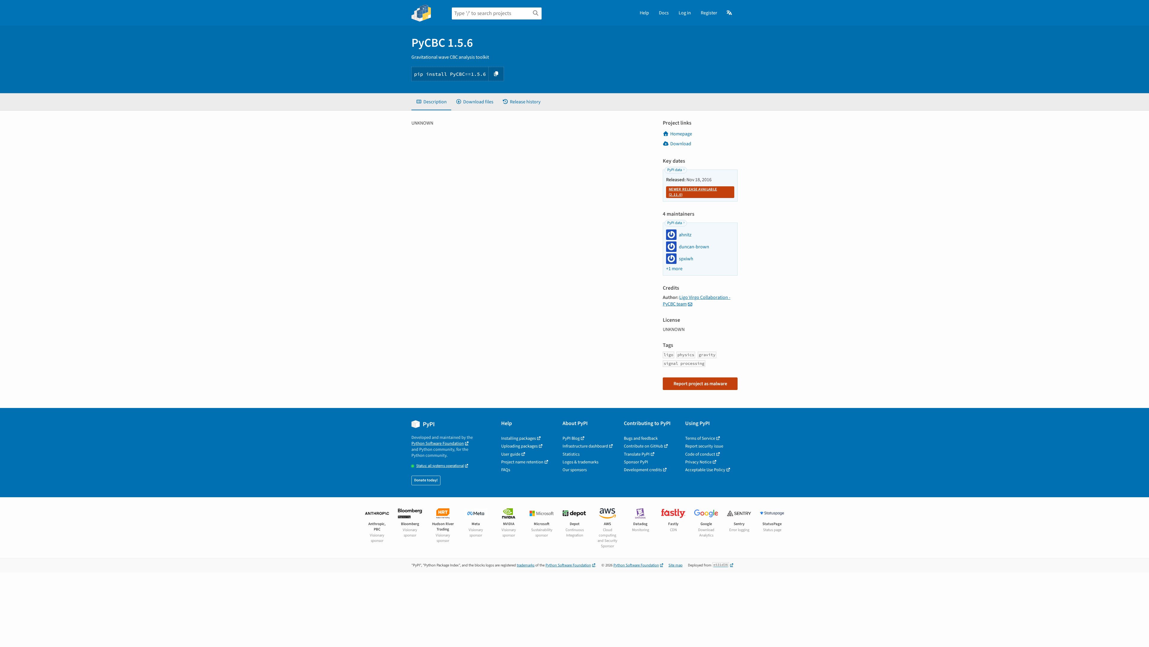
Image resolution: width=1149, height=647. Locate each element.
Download (680, 143)
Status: (440, 465)
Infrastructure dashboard (585, 446)
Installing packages (518, 438)
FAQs (505, 470)
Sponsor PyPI (636, 462)
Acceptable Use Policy (705, 470)
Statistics (571, 454)
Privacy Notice (698, 462)
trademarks (525, 565)
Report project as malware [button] (700, 383)
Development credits (643, 470)
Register (709, 13)
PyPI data (674, 170)
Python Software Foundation (437, 443)
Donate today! (426, 480)
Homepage (681, 134)
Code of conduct (700, 454)
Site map (675, 565)
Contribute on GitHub (643, 446)
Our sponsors (575, 470)
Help (644, 13)
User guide (510, 454)
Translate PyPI (637, 454)
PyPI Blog (571, 438)
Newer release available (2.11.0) (693, 192)
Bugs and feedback (641, 438)
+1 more (674, 268)
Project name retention (522, 462)
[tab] (431, 101)
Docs (664, 13)
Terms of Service (700, 438)
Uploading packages (519, 446)
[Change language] (730, 13)
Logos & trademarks (580, 462)
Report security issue (704, 446)
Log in (685, 13)
